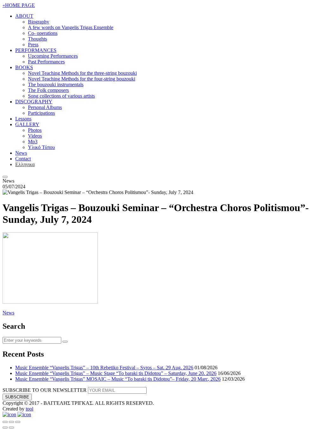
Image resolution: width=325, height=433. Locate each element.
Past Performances (46, 61)
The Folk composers (48, 90)
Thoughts (37, 39)
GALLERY (27, 124)
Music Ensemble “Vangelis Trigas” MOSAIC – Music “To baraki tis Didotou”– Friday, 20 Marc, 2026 (118, 379)
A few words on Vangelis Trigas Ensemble (70, 27)
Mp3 (32, 141)
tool (29, 408)
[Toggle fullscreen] (11, 422)
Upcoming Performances (53, 56)
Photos (35, 130)
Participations (41, 113)
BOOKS (24, 67)
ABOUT (24, 16)
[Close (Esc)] (5, 422)
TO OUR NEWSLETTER (45, 390)
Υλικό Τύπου (41, 147)
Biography (38, 21)
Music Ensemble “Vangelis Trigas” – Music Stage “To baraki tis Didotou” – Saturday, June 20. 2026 (115, 373)
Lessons (23, 118)
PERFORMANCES (35, 50)
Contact (23, 158)
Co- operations (42, 33)
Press (33, 44)
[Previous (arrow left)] (5, 428)
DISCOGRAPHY (33, 101)
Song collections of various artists (61, 96)
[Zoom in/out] (17, 422)
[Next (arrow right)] (11, 428)
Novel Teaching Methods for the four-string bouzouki (81, 78)
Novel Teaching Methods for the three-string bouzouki (82, 73)
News (21, 153)
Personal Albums (45, 107)
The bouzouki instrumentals (55, 84)
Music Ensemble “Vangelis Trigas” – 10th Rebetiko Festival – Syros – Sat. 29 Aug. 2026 (104, 367)
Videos (35, 136)
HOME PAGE (19, 5)
